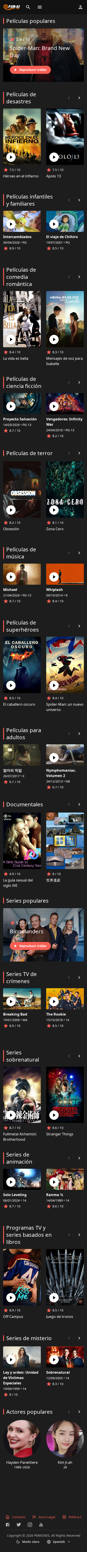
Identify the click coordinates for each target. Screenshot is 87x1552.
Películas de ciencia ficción (23, 382)
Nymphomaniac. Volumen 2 (61, 773)
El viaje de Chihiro (62, 236)
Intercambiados (17, 236)
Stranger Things (59, 1134)
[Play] (11, 224)
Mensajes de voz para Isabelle (64, 361)
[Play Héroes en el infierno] (11, 157)
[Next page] (79, 97)
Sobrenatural (58, 1372)
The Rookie (56, 1014)
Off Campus (13, 1316)
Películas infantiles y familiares (29, 200)
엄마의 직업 (12, 770)
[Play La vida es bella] (11, 339)
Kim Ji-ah (65, 1462)
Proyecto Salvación (20, 419)
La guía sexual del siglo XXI (18, 883)
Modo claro (30, 1542)
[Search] (28, 7)
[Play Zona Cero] (54, 510)
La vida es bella (15, 358)
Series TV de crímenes (21, 977)
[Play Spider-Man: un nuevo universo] (54, 685)
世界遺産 (53, 880)
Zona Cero (55, 528)
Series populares (27, 900)
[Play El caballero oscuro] (11, 685)
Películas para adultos (23, 733)
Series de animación (19, 1158)
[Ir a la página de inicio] (11, 7)
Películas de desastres (21, 97)
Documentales (24, 804)
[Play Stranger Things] (54, 1115)
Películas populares (30, 20)
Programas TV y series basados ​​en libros (29, 1234)
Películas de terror (29, 453)
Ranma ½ (54, 1194)
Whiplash (54, 589)
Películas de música (21, 553)
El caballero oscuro (19, 704)
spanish (59, 1542)
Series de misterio (29, 1338)
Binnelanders (27, 931)
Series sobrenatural (22, 1056)
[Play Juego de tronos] (54, 1297)
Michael (10, 589)
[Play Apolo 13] (54, 157)
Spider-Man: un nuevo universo (64, 707)
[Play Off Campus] (11, 1297)
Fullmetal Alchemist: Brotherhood (20, 1137)
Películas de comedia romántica (21, 276)
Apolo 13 (53, 176)
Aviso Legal (47, 1517)
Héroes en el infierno (21, 176)
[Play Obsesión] (11, 510)
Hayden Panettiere (22, 1462)
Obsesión (11, 528)
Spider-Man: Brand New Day (40, 51)
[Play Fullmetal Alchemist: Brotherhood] (11, 1115)
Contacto (18, 1517)
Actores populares (29, 1411)
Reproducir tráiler (33, 70)
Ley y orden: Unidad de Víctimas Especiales (20, 1377)
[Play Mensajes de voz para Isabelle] (54, 339)
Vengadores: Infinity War (64, 422)
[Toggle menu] (39, 7)
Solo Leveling (15, 1194)
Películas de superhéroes (22, 626)
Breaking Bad (15, 1014)
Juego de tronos (59, 1316)
